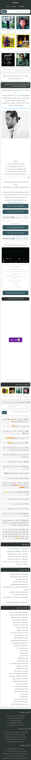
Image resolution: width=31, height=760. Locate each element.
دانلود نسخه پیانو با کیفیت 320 (15, 227)
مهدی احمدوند (24, 549)
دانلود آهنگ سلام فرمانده (21, 668)
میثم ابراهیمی (17, 551)
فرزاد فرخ (10, 556)
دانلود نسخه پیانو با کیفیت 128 (15, 233)
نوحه (7, 6)
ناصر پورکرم (25, 561)
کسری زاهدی (25, 559)
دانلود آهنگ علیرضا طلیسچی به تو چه (18, 612)
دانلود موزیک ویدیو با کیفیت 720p (15, 293)
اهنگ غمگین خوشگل (23, 658)
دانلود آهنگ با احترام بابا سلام (20, 622)
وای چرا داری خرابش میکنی (21, 689)
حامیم (20, 76)
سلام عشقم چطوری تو (22, 661)
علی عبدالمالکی (17, 556)
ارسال (4, 412)
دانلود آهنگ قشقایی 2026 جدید (20, 582)
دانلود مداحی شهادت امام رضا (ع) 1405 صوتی (15, 751)
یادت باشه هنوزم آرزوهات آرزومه (20, 704)
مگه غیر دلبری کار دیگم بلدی (21, 638)
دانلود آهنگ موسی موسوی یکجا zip (19, 577)
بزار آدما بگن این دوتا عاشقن (21, 645)
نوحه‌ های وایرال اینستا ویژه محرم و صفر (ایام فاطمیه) (15, 758)
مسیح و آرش (10, 559)
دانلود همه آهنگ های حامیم (15, 299)
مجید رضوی (25, 551)
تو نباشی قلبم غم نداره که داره (20, 701)
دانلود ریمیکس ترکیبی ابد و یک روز (15, 741)
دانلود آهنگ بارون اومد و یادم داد (20, 620)
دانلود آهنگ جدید (23, 696)
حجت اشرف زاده (12, 554)
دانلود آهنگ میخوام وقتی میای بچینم (18, 676)
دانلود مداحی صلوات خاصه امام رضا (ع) (15, 756)
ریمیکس (13, 6)
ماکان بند (19, 554)
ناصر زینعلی (18, 561)
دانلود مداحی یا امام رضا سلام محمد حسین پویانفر (15, 753)
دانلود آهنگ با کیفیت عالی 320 (15, 206)
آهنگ (24, 90)
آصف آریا (4, 561)
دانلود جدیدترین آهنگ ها (22, 666)
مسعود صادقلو (16, 549)
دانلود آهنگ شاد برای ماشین (21, 686)
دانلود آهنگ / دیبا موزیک (22, 627)
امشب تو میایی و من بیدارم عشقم (19, 633)
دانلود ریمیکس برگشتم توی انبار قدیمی (15, 739)
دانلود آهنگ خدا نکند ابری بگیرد (20, 678)
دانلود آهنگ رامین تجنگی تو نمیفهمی (18, 592)
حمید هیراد (25, 554)
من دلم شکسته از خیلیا (22, 648)
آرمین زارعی (25, 556)
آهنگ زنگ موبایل (23, 656)
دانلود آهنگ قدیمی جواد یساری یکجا (19, 574)
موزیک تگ (25, 76)
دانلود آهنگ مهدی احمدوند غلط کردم (19, 615)
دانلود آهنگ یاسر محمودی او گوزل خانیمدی (17, 602)
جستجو (4, 11)
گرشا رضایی (10, 551)
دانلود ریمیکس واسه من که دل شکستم (15, 734)
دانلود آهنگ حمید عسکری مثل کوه (19, 617)
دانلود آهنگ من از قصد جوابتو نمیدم (19, 663)
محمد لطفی (18, 559)
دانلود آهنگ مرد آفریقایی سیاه (20, 594)
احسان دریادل (19, 564)
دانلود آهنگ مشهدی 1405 (21, 579)
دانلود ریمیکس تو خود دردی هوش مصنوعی (15, 737)
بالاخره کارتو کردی (23, 653)
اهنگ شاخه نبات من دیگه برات (20, 625)
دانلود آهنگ (21, 6)
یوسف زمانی (11, 561)
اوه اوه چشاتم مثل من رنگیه (21, 691)
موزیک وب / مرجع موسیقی (21, 671)
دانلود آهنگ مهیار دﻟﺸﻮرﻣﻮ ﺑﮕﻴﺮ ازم (19, 584)
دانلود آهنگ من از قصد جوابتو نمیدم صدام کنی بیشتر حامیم (15, 85)
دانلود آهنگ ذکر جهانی (22, 630)
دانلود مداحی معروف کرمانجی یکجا (15, 749)
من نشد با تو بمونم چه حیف (21, 635)
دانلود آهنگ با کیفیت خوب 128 (15, 212)
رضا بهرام (26, 564)
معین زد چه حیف (23, 650)
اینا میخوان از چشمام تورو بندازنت (19, 643)
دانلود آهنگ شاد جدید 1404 (21, 699)
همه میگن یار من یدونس (21, 684)
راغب (10, 549)
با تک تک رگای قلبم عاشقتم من (20, 681)
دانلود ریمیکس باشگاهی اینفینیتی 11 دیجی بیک (15, 732)
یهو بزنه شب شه (24, 694)
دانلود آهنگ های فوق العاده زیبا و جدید (18, 673)
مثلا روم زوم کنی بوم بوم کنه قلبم (19, 640)
